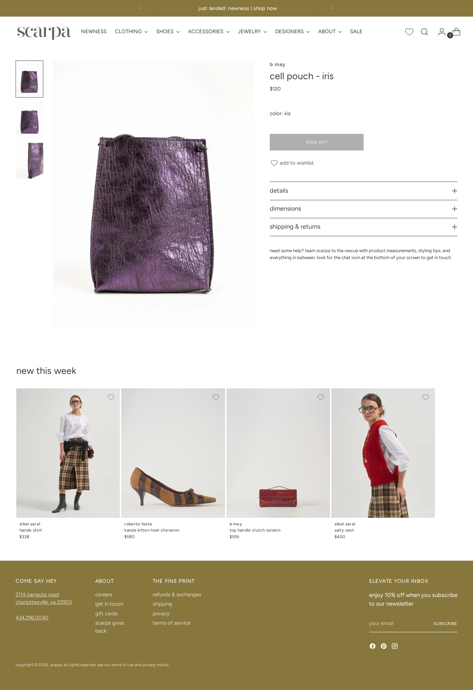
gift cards (106, 613)
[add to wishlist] (110, 397)
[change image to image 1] (29, 79)
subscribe (445, 623)
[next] (332, 8)
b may (277, 64)
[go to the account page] (439, 32)
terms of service (171, 623)
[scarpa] (43, 32)
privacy (161, 613)
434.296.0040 (32, 618)
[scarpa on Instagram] (395, 647)
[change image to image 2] (29, 120)
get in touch (109, 604)
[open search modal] (424, 32)
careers (103, 594)
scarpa (56, 664)
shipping (162, 604)
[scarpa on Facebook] (373, 647)
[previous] (140, 8)
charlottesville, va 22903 (44, 602)
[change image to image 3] (29, 161)
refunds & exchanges (177, 594)
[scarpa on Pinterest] (384, 647)
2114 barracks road (37, 594)
